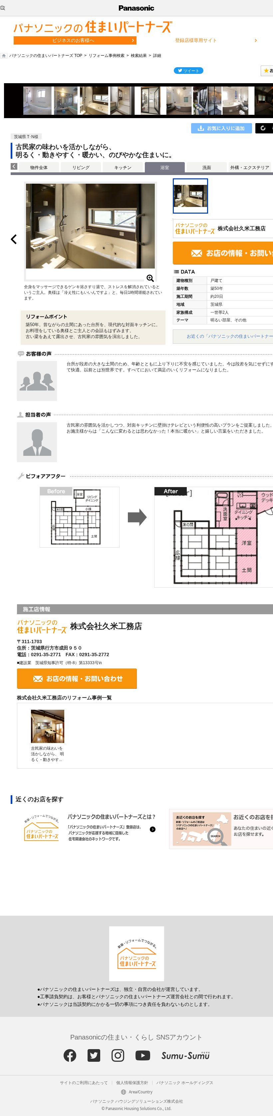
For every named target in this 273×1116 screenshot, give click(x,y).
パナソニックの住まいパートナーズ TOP (45, 55)
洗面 (206, 167)
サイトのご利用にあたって (84, 1083)
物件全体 (39, 167)
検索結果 (139, 55)
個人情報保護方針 (132, 1083)
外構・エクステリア (249, 167)
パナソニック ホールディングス (184, 1083)
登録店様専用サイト (196, 40)
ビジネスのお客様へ (73, 40)
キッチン (123, 167)
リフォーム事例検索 (107, 55)
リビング (81, 167)
